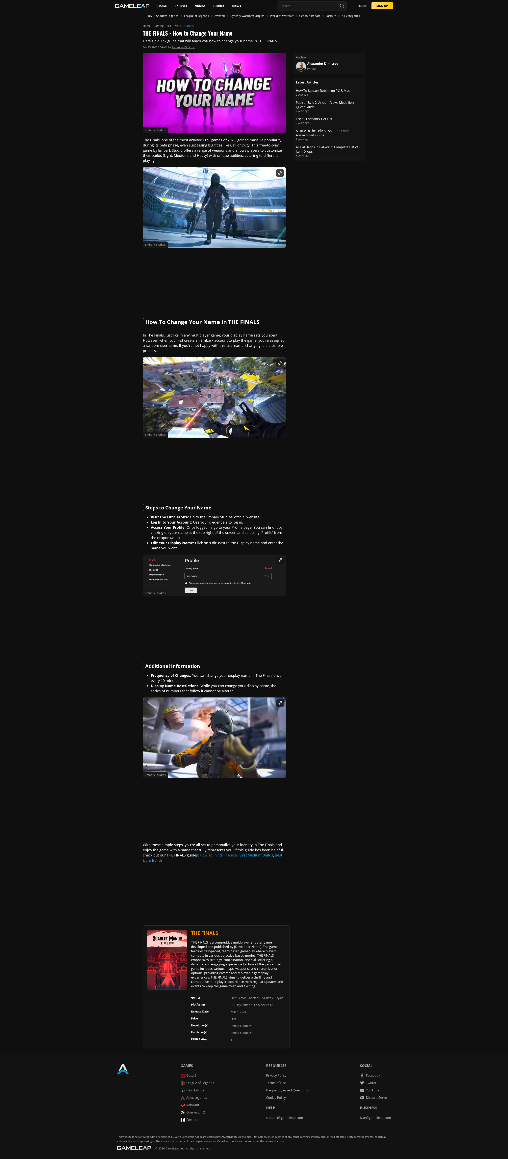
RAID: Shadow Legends (163, 16)
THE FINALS (174, 26)
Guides (189, 26)
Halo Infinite (195, 1090)
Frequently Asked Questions (287, 1090)
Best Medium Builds (255, 855)
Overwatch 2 (195, 1112)
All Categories (351, 16)
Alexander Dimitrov (183, 47)
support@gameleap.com (284, 1117)
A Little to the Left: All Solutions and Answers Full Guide (322, 133)
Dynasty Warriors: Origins (247, 16)
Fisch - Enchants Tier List (314, 119)
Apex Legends (196, 1097)
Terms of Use (276, 1083)
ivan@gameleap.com (375, 1117)
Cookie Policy (276, 1097)
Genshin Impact (309, 16)
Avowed (220, 16)
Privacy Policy (276, 1075)
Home (147, 26)
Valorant (192, 1105)
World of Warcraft (282, 16)
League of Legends (196, 16)
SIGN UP (382, 6)
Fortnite (331, 16)
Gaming (158, 26)
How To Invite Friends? (219, 855)
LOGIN (362, 6)
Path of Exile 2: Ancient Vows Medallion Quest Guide (325, 104)
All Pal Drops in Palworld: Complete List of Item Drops (327, 149)
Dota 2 (191, 1075)
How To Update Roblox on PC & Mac (323, 90)
